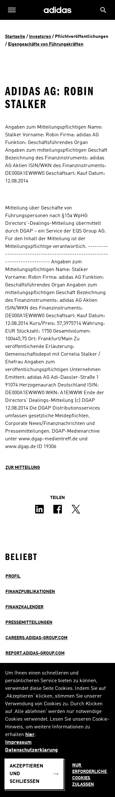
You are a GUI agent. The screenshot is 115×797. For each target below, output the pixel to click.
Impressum (18, 742)
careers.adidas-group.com (36, 638)
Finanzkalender (24, 607)
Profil (12, 576)
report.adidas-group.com (35, 653)
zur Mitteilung (22, 467)
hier (29, 734)
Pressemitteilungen (28, 622)
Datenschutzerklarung (31, 750)
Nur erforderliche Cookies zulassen (90, 775)
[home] (57, 10)
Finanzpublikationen (30, 591)
